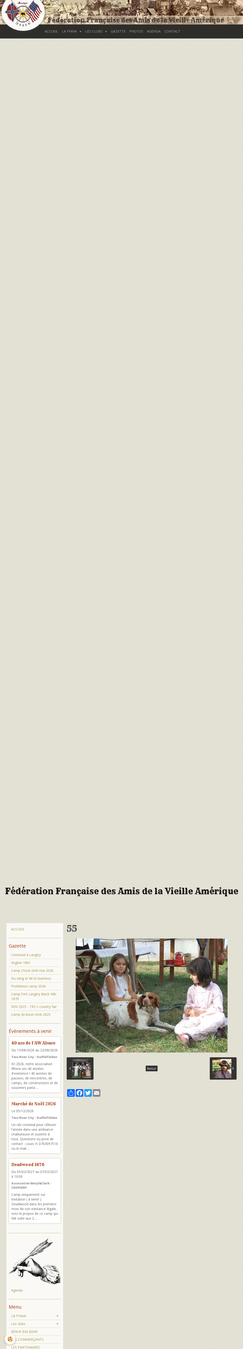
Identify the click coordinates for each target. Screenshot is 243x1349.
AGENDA (154, 31)
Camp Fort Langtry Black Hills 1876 (33, 996)
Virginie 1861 (21, 962)
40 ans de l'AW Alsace (33, 1042)
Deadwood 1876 (27, 1164)
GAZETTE (118, 31)
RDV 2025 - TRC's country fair (34, 1006)
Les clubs (18, 1323)
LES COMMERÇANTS (27, 1339)
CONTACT (172, 31)
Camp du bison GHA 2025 (31, 1014)
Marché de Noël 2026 (33, 1103)
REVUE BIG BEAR (24, 1331)
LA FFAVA (70, 31)
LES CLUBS (94, 31)
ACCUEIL (51, 31)
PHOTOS (136, 31)
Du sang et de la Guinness (31, 978)
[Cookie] (10, 1339)
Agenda (17, 1290)
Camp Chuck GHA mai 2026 (32, 970)
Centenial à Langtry (26, 955)
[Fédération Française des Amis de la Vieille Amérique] (23, 12)
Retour (151, 1068)
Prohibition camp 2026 (28, 986)
